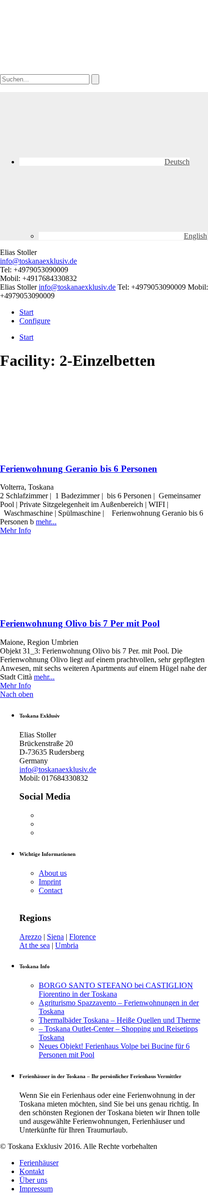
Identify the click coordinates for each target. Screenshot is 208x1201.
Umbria (66, 945)
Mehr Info (15, 530)
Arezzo (30, 937)
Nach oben (16, 694)
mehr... (46, 522)
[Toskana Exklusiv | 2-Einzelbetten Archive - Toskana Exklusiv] (72, 70)
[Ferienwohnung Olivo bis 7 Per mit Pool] (72, 604)
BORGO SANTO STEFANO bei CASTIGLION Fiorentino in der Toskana (116, 989)
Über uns (33, 1180)
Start (26, 312)
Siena (55, 937)
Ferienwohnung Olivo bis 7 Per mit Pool (80, 623)
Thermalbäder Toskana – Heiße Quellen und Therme (119, 1020)
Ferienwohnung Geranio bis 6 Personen (78, 469)
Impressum (36, 1189)
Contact (50, 890)
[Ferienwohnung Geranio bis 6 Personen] (72, 450)
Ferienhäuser (39, 1163)
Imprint (50, 882)
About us (53, 873)
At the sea (34, 945)
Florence (82, 937)
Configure (34, 321)
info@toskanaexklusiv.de (38, 261)
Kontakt (31, 1171)
